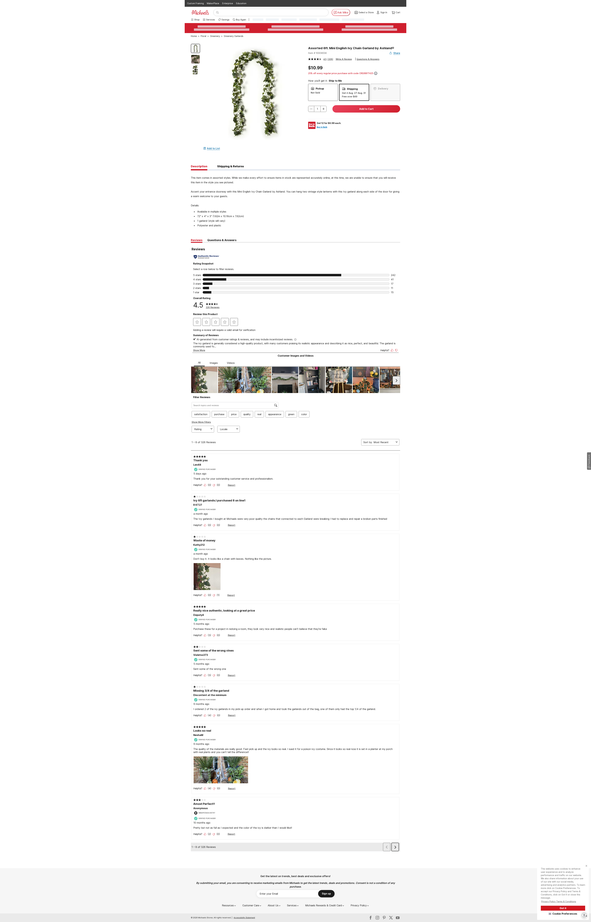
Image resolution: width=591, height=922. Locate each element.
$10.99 (315, 67)
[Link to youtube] (397, 917)
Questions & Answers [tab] (221, 240)
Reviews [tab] (196, 240)
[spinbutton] (317, 109)
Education (241, 3)
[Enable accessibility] (584, 915)
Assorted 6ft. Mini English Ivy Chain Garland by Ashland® (351, 48)
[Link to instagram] (377, 917)
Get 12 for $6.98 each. (329, 123)
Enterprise (227, 3)
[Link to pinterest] (384, 917)
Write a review (344, 59)
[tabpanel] (295, 199)
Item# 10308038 (317, 53)
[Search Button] (217, 12)
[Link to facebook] (370, 917)
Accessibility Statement (244, 917)
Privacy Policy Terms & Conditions (558, 901)
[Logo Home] (200, 12)
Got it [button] (563, 908)
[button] (563, 913)
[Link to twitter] (390, 917)
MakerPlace (213, 3)
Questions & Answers (368, 59)
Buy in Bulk (322, 127)
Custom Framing (195, 3)
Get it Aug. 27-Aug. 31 (354, 93)
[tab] (199, 166)
